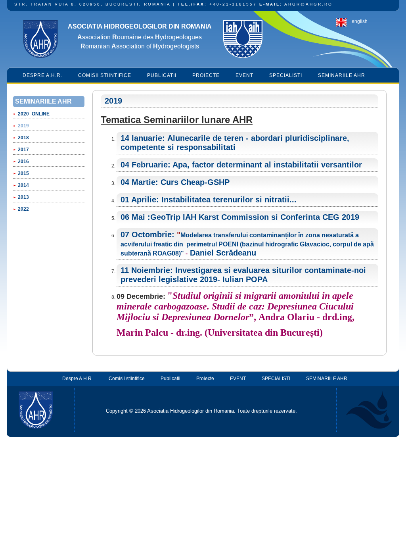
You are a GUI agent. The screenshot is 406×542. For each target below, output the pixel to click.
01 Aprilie (138, 199)
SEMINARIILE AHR (341, 75)
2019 (23, 126)
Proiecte (206, 75)
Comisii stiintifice (104, 75)
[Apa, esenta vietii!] (364, 410)
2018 (23, 137)
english (360, 21)
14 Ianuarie (141, 138)
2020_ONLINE (34, 114)
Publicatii (161, 75)
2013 (23, 197)
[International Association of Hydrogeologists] (242, 40)
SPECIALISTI (285, 75)
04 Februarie (144, 164)
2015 (23, 173)
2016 (23, 161)
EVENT (244, 75)
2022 (23, 209)
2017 (23, 149)
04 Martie (138, 182)
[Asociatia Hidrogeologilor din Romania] (40, 40)
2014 (23, 185)
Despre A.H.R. (42, 75)
